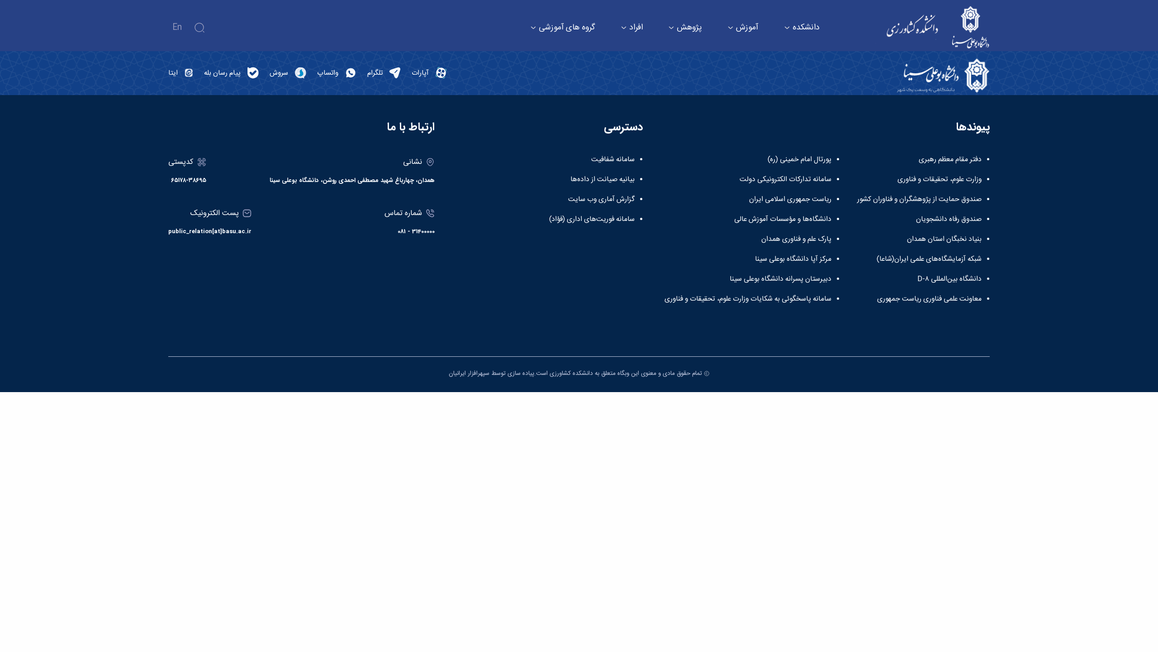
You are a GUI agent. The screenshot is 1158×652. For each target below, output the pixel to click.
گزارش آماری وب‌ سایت (601, 200)
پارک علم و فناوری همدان (796, 239)
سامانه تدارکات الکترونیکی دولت (785, 180)
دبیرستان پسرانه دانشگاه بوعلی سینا (780, 279)
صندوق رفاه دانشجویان (949, 219)
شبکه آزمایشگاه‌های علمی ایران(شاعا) (929, 259)
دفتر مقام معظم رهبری (950, 160)
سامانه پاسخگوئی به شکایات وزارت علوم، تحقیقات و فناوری (747, 299)
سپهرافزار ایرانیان (469, 374)
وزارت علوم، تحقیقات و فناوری (939, 180)
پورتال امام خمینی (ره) (799, 160)
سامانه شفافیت (613, 160)
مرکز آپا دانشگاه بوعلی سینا (793, 259)
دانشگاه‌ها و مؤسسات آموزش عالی (782, 219)
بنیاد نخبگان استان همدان (944, 239)
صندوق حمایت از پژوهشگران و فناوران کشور (919, 200)
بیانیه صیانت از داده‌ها (602, 180)
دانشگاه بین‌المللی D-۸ (949, 279)
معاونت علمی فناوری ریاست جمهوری (929, 299)
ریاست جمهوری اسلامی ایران (790, 200)
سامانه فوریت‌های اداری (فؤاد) (592, 219)
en (177, 27)
